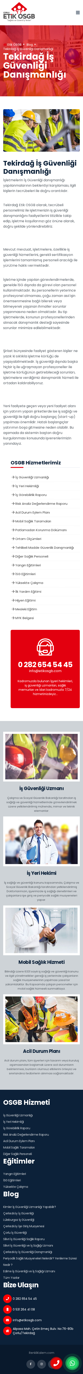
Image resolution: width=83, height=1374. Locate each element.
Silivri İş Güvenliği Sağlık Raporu (23, 1239)
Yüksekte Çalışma (28, 582)
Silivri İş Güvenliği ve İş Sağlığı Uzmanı (28, 1245)
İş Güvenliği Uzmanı (41, 788)
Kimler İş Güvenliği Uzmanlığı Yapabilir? (29, 1207)
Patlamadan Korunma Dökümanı (40, 530)
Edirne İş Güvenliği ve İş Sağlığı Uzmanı (29, 1271)
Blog (30, 44)
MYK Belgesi (24, 618)
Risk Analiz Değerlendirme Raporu (40, 503)
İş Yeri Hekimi (41, 873)
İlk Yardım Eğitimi (27, 591)
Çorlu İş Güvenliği (15, 1232)
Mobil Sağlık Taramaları (32, 521)
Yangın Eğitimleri (27, 565)
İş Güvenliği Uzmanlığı (31, 477)
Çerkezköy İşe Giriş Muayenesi (23, 1226)
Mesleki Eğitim (25, 609)
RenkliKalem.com (41, 1353)
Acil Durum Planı (41, 1051)
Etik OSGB (14, 44)
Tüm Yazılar (11, 1278)
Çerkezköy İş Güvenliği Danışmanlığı (27, 1252)
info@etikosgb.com (45, 670)
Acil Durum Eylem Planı (32, 512)
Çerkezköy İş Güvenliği (18, 1213)
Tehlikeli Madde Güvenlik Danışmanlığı (44, 547)
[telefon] (56, 1363)
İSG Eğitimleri (25, 574)
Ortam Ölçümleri (27, 539)
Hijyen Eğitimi (25, 600)
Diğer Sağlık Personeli (31, 556)
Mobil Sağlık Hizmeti (41, 962)
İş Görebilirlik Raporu (30, 495)
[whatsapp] (72, 1363)
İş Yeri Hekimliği (26, 486)
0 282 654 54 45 (45, 664)
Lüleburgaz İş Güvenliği (18, 1220)
